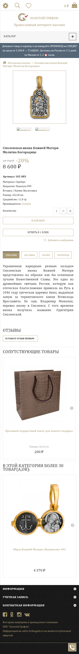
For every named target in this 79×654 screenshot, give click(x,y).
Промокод (63, 255)
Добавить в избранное (60, 240)
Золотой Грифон (44, 18)
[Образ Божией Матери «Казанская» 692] (38, 511)
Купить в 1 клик (38, 232)
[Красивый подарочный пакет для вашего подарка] (38, 392)
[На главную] (5, 62)
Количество (9, 210)
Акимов (26, 203)
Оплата (46, 255)
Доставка (29, 255)
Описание (11, 255)
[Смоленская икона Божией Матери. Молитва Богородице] (39, 97)
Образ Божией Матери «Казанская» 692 (39, 549)
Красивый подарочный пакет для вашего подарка (39, 431)
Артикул (9, 176)
